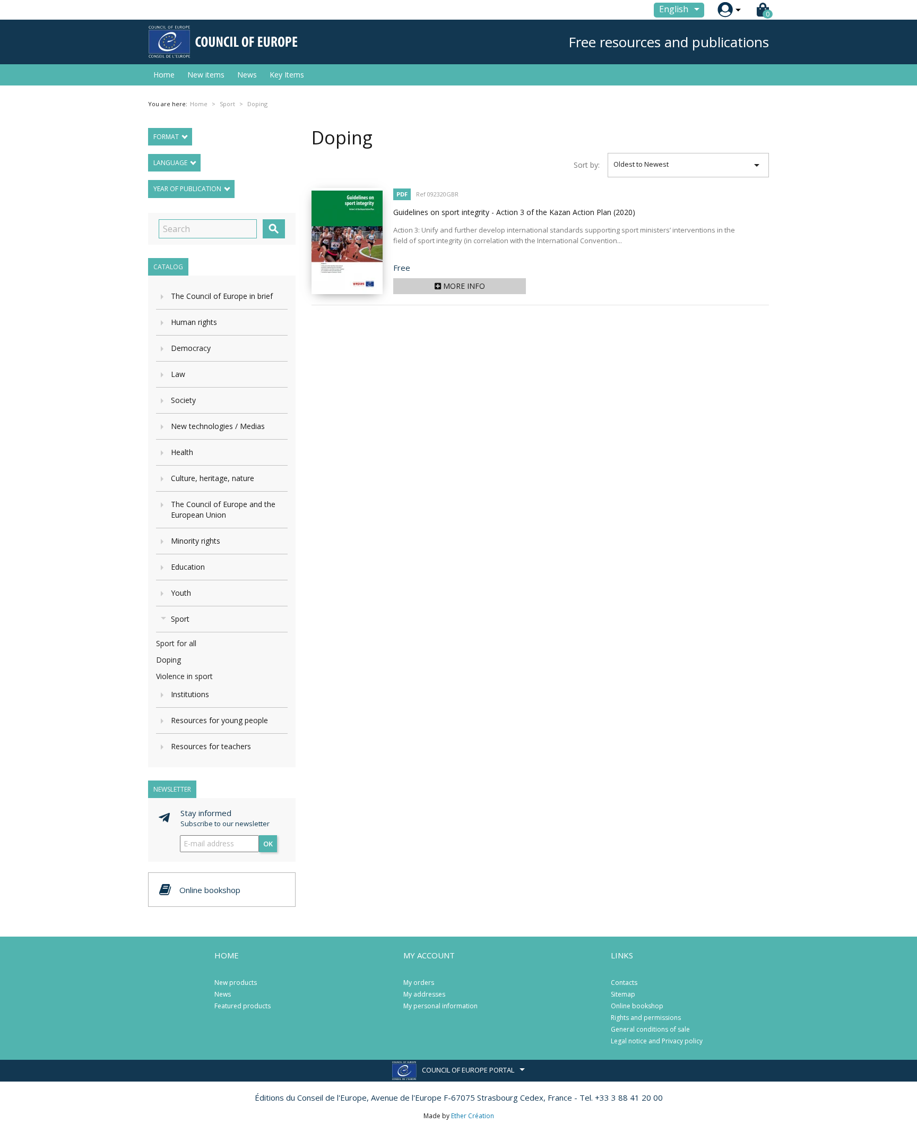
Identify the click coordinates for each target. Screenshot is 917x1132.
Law (178, 374)
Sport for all (176, 643)
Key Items (287, 75)
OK (268, 843)
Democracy (191, 348)
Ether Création (472, 1115)
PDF (402, 194)
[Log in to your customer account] (725, 10)
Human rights (194, 322)
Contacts (624, 982)
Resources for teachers (211, 746)
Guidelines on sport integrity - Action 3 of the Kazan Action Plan (514, 212)
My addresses (424, 994)
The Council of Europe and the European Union (223, 509)
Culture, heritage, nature (212, 478)
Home (164, 75)
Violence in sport (184, 676)
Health (182, 452)
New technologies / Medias (218, 426)
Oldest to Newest (688, 165)
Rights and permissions (646, 1017)
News (247, 75)
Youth (181, 593)
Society (183, 400)
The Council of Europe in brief (222, 296)
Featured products (242, 1005)
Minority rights (195, 541)
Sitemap (623, 994)
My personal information (440, 1005)
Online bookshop (637, 1005)
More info (463, 286)
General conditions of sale (650, 1029)
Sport (180, 619)
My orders (418, 982)
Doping (168, 660)
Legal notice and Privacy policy (657, 1040)
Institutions (190, 694)
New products (235, 982)
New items (205, 75)
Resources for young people (219, 720)
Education (188, 567)
